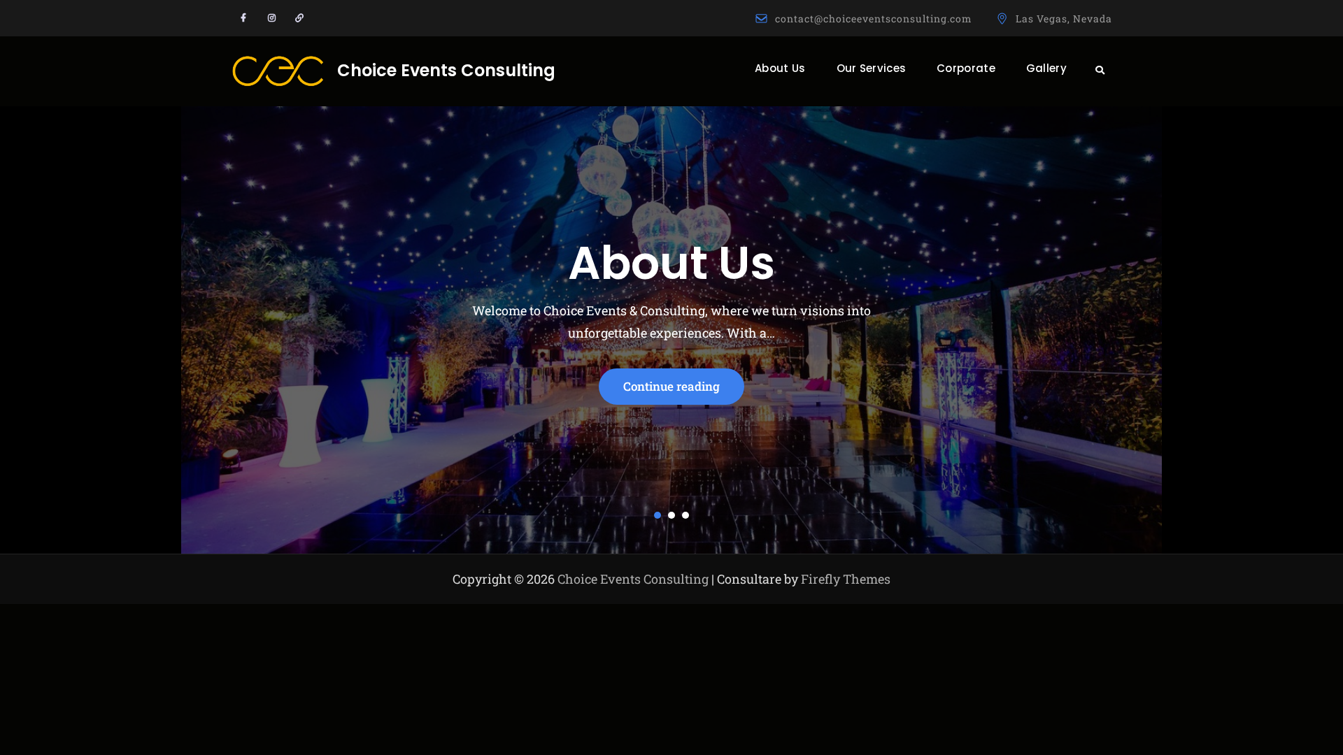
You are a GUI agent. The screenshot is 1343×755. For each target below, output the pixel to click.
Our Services (872, 68)
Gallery (1046, 68)
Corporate (966, 68)
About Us (780, 68)
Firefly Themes (845, 578)
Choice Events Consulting (446, 70)
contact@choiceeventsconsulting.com (873, 18)
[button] (657, 515)
